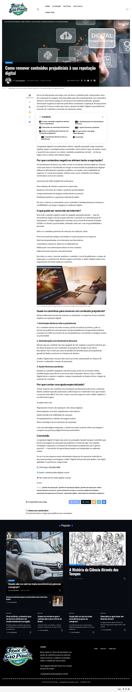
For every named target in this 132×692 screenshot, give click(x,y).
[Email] (88, 80)
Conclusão (79, 137)
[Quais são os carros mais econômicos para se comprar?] (34, 563)
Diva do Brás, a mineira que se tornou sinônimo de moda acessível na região (18, 619)
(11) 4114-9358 (54, 467)
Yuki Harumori (20, 80)
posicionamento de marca (66, 490)
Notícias (9, 63)
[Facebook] (124, 689)
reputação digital (70, 493)
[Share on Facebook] (81, 80)
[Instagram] (126, 689)
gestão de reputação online (91, 487)
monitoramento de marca (46, 490)
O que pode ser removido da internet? (55, 127)
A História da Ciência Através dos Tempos (93, 572)
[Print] (94, 80)
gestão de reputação (50, 487)
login (45, 513)
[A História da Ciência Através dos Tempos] (97, 549)
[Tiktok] (128, 689)
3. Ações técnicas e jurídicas (88, 127)
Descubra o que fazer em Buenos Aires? (112, 617)
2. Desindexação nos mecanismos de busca (89, 123)
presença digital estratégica (88, 490)
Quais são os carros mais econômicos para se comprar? (34, 585)
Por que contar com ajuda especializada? (83, 132)
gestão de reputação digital (69, 487)
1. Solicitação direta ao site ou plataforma (54, 138)
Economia (73, 564)
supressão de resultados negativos (91, 493)
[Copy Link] (91, 80)
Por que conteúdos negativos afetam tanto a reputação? (54, 122)
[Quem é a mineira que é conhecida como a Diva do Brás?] (58, 601)
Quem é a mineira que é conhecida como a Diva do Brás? (26, 598)
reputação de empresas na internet (50, 493)
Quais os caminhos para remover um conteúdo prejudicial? (53, 132)
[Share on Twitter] (84, 80)
